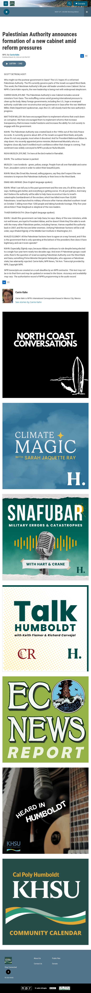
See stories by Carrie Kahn (28, 302)
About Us (37, 958)
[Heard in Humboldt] (45, 811)
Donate (81, 3)
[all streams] (87, 12)
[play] (6, 12)
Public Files (56, 958)
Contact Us (38, 964)
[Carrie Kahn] (7, 296)
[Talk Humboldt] (45, 628)
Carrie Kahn (14, 55)
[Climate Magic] (45, 446)
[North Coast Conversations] (45, 355)
